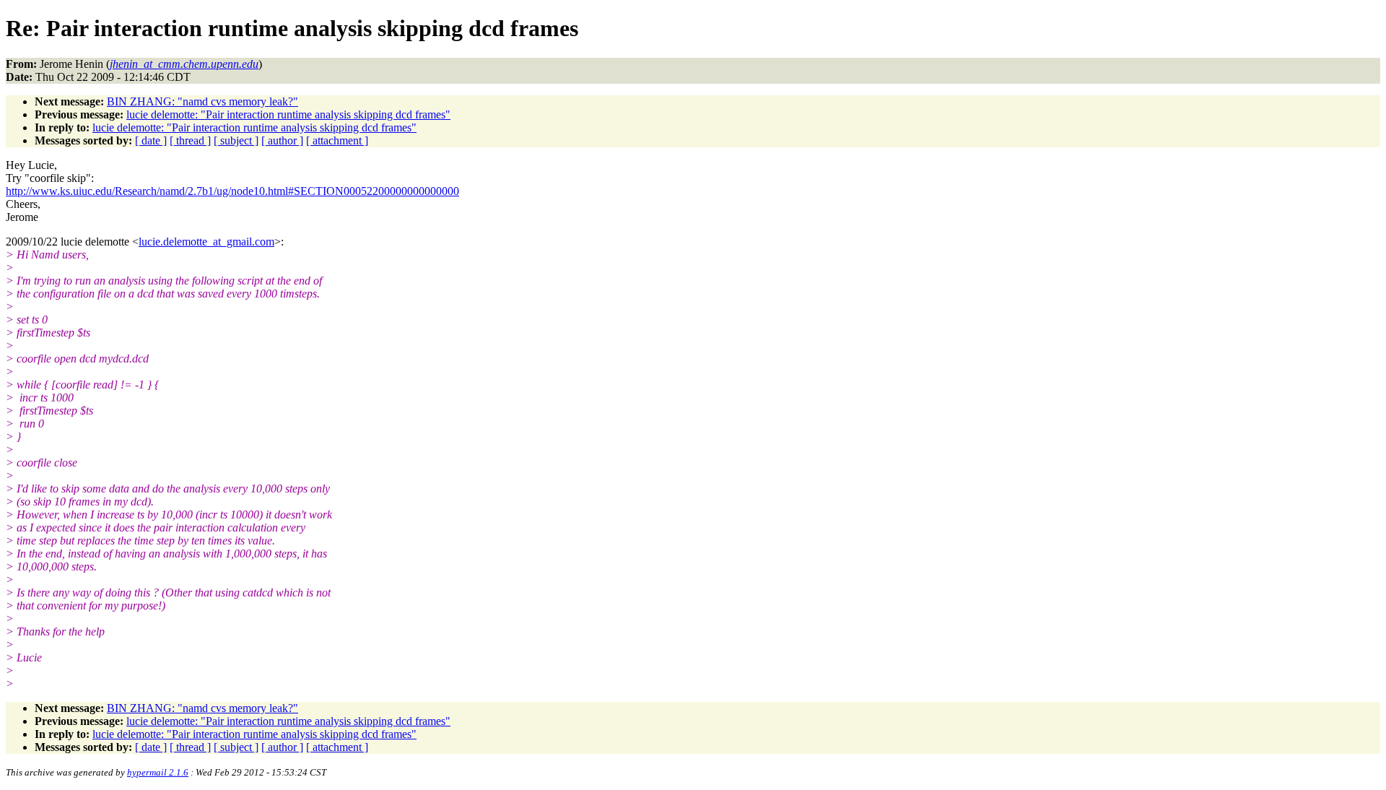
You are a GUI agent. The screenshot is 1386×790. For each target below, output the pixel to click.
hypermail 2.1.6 (157, 772)
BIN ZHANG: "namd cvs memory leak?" (202, 101)
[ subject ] (236, 140)
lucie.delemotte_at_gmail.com (206, 241)
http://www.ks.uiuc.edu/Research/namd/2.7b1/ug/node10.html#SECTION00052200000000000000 (232, 191)
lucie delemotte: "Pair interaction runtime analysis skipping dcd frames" (288, 114)
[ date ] (151, 140)
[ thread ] (190, 140)
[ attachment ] (337, 140)
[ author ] (282, 140)
